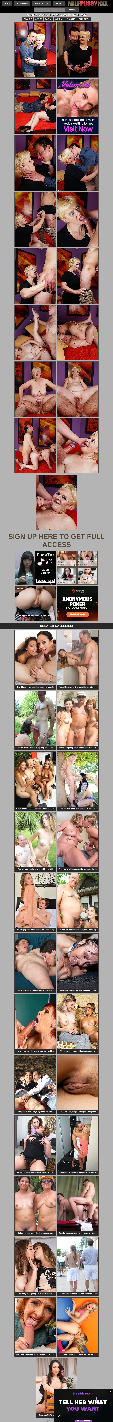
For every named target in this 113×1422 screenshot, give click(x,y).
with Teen (84, 19)
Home (7, 3)
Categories (22, 3)
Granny (59, 19)
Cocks (38, 19)
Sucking (71, 19)
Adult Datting (41, 3)
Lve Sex (59, 3)
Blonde (28, 19)
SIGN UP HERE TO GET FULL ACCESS (56, 540)
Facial (48, 19)
